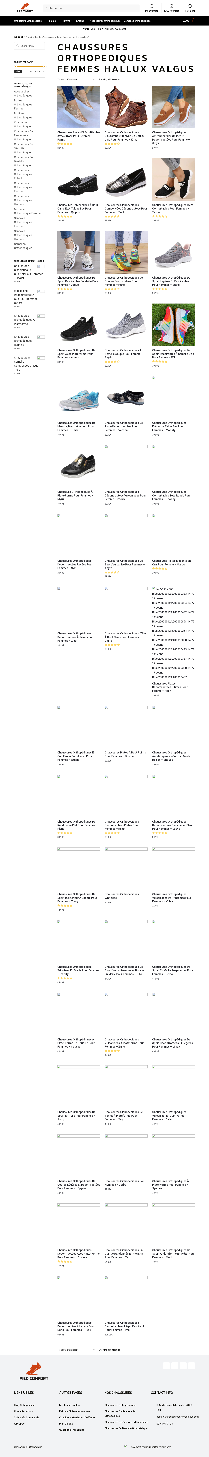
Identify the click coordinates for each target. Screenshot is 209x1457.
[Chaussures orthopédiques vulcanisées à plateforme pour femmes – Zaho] (126, 1014)
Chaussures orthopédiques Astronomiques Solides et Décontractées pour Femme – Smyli (171, 138)
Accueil (18, 36)
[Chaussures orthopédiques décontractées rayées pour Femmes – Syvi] (78, 535)
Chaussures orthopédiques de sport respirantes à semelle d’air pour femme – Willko (173, 354)
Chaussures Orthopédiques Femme (23, 187)
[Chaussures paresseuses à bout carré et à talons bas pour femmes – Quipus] (78, 179)
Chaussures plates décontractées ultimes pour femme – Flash (170, 687)
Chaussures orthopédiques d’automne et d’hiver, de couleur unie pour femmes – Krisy (125, 136)
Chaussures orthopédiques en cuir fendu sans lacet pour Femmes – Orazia (76, 756)
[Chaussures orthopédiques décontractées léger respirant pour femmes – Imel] (126, 1297)
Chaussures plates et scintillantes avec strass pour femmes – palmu (78, 136)
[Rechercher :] (29, 45)
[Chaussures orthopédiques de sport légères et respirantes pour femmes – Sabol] (173, 252)
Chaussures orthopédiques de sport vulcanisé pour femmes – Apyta (125, 564)
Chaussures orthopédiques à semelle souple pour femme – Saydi (124, 354)
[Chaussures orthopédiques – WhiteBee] (126, 868)
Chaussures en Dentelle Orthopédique (23, 161)
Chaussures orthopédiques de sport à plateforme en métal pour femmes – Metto (173, 1253)
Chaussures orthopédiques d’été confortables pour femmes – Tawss (172, 208)
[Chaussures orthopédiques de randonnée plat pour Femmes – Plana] (78, 796)
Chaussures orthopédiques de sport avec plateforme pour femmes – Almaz (76, 354)
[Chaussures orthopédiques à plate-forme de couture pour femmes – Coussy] (78, 1014)
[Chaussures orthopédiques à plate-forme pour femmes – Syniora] (173, 1155)
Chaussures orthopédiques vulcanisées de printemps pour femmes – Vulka (171, 897)
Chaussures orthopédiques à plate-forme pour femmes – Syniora (170, 1184)
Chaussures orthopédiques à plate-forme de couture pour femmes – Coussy (76, 1043)
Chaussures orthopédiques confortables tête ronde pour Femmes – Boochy (171, 495)
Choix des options (78, 155)
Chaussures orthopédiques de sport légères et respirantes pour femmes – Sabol (171, 281)
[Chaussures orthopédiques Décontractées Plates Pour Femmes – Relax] (126, 796)
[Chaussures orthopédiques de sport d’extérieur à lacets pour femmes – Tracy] (78, 868)
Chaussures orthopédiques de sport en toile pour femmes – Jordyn (76, 1115)
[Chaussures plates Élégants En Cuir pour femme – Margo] (173, 535)
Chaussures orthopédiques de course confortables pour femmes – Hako (124, 281)
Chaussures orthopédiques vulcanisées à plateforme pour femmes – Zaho (124, 1043)
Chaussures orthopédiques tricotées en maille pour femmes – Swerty (78, 970)
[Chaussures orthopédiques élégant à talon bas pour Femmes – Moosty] (173, 397)
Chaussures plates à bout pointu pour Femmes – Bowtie (125, 754)
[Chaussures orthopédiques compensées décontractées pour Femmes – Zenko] (126, 179)
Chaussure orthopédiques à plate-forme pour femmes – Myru (75, 495)
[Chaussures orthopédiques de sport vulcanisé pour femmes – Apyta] (126, 535)
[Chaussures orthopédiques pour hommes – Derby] (126, 1155)
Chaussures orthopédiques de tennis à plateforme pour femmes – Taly (124, 1115)
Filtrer (18, 71)
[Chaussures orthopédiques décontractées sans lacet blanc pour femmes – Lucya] (173, 796)
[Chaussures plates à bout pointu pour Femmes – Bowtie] (126, 727)
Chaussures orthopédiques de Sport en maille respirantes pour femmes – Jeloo (172, 970)
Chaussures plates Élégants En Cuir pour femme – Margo (171, 562)
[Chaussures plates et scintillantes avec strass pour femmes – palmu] (78, 107)
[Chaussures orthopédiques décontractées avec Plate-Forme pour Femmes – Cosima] (78, 1224)
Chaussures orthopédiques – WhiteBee (123, 895)
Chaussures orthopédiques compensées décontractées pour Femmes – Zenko (126, 208)
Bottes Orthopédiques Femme (23, 104)
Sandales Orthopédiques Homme (23, 235)
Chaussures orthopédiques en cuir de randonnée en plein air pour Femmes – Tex (124, 1253)
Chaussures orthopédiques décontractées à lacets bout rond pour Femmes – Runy (76, 1326)
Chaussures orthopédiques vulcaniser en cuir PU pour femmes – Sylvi (169, 1115)
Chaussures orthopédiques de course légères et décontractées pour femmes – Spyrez (78, 1184)
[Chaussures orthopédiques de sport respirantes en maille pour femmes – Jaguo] (78, 252)
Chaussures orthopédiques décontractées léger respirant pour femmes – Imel (124, 1326)
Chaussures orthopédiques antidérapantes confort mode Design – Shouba (171, 756)
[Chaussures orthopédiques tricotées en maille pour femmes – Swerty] (78, 941)
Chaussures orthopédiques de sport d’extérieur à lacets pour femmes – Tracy (77, 897)
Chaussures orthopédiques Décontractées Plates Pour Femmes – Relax (122, 825)
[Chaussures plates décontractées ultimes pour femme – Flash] (173, 633)
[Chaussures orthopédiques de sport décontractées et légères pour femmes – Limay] (173, 1014)
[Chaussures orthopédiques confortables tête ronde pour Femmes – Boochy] (173, 466)
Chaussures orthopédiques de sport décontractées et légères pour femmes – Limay (172, 1043)
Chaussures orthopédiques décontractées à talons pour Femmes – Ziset (76, 637)
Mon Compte (151, 11)
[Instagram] (191, 1365)
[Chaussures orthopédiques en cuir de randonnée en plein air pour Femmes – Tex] (126, 1224)
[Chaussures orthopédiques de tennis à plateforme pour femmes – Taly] (126, 1086)
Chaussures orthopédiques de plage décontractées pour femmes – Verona (124, 426)
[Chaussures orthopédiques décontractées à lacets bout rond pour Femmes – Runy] (78, 1297)
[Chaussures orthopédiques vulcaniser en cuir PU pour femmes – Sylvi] (173, 1086)
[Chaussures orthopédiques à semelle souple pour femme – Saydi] (126, 325)
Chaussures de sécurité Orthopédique (23, 148)
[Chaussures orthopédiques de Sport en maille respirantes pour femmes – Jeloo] (173, 941)
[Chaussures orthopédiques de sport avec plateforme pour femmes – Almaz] (78, 325)
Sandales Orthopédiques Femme (23, 222)
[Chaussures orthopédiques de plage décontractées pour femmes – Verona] (126, 397)
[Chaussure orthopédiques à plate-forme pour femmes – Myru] (78, 466)
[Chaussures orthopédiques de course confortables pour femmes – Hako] (126, 252)
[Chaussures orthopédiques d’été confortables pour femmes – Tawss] (173, 179)
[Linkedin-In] (183, 1365)
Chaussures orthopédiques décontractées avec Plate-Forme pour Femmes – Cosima (78, 1253)
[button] (65, 143)
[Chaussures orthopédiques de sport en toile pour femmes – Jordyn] (78, 1086)
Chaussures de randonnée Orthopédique (23, 135)
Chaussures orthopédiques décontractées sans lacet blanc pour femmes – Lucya (172, 825)
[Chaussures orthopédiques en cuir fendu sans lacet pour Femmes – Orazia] (78, 727)
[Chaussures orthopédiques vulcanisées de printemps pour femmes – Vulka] (173, 868)
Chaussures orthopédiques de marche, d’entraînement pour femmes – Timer (76, 426)
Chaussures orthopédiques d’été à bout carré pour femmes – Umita (125, 637)
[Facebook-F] (166, 1365)
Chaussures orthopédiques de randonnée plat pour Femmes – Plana (77, 825)
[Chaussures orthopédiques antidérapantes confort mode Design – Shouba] (173, 727)
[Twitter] (174, 1365)
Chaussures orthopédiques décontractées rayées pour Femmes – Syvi (75, 564)
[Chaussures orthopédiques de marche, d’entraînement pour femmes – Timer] (78, 397)
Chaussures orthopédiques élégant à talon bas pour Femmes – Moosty (169, 426)
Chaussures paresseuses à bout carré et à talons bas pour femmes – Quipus (77, 208)
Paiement (190, 11)
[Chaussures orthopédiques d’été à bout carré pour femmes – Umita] (126, 608)
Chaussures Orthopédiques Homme (23, 200)
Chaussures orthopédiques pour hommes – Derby (125, 1182)
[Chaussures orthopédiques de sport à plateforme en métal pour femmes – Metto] (173, 1224)
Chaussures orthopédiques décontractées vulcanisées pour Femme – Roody (125, 495)
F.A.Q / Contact (171, 11)
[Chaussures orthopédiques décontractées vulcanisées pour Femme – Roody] (126, 466)
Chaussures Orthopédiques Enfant (23, 174)
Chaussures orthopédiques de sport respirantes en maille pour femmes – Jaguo (77, 281)
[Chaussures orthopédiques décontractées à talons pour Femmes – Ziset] (78, 608)
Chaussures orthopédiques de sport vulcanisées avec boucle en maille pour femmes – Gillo (124, 970)
